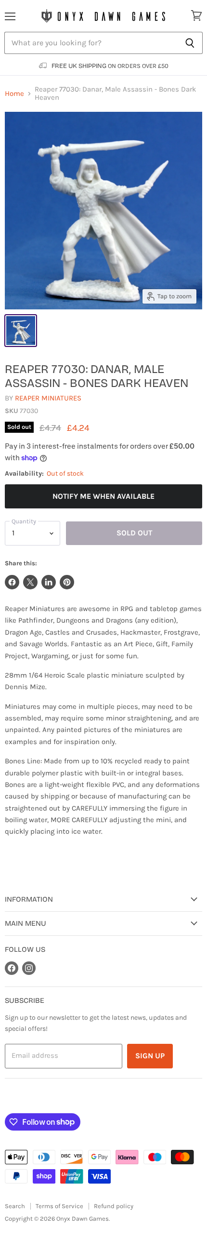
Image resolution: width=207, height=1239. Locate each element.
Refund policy (113, 1206)
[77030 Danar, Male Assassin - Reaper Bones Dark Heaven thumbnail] (20, 330)
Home (14, 94)
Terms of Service (59, 1206)
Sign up (150, 1055)
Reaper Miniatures (48, 398)
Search (15, 1206)
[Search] (190, 43)
